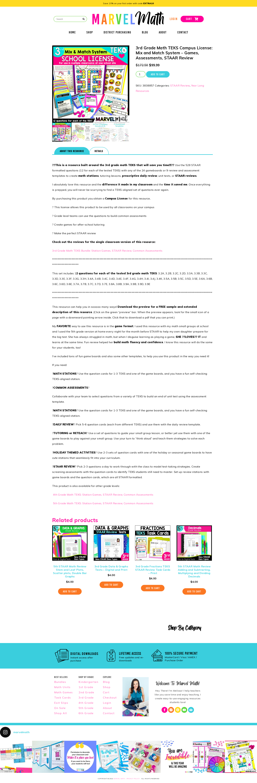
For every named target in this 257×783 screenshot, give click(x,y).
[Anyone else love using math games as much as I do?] (144, 757)
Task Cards (62, 697)
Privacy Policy (133, 779)
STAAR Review (180, 85)
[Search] (83, 19)
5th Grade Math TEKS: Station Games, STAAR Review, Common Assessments (103, 503)
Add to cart (158, 74)
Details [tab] (99, 151)
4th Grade (86, 702)
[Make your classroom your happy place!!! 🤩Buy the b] (80, 757)
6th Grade (86, 713)
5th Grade (86, 708)
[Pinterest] (178, 710)
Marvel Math (119, 779)
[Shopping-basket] (191, 710)
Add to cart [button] (70, 591)
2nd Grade (86, 692)
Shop (89, 32)
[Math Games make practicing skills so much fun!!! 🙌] (209, 757)
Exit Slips (61, 702)
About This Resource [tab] (72, 151)
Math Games (63, 692)
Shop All (60, 713)
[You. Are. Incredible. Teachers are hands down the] (177, 757)
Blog (145, 32)
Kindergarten (88, 682)
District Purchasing (117, 32)
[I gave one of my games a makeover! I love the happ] (241, 757)
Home (72, 32)
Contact (182, 32)
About (163, 32)
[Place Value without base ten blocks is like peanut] (112, 757)
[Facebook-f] (164, 710)
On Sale (60, 708)
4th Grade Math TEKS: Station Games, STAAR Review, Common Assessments (103, 494)
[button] (124, 50)
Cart (106, 692)
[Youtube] (184, 710)
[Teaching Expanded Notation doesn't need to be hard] (16, 757)
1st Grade (86, 687)
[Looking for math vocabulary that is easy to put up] (48, 757)
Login (107, 702)
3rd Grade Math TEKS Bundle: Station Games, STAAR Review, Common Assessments (107, 250)
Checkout (110, 697)
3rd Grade (86, 697)
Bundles (60, 682)
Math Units (62, 687)
